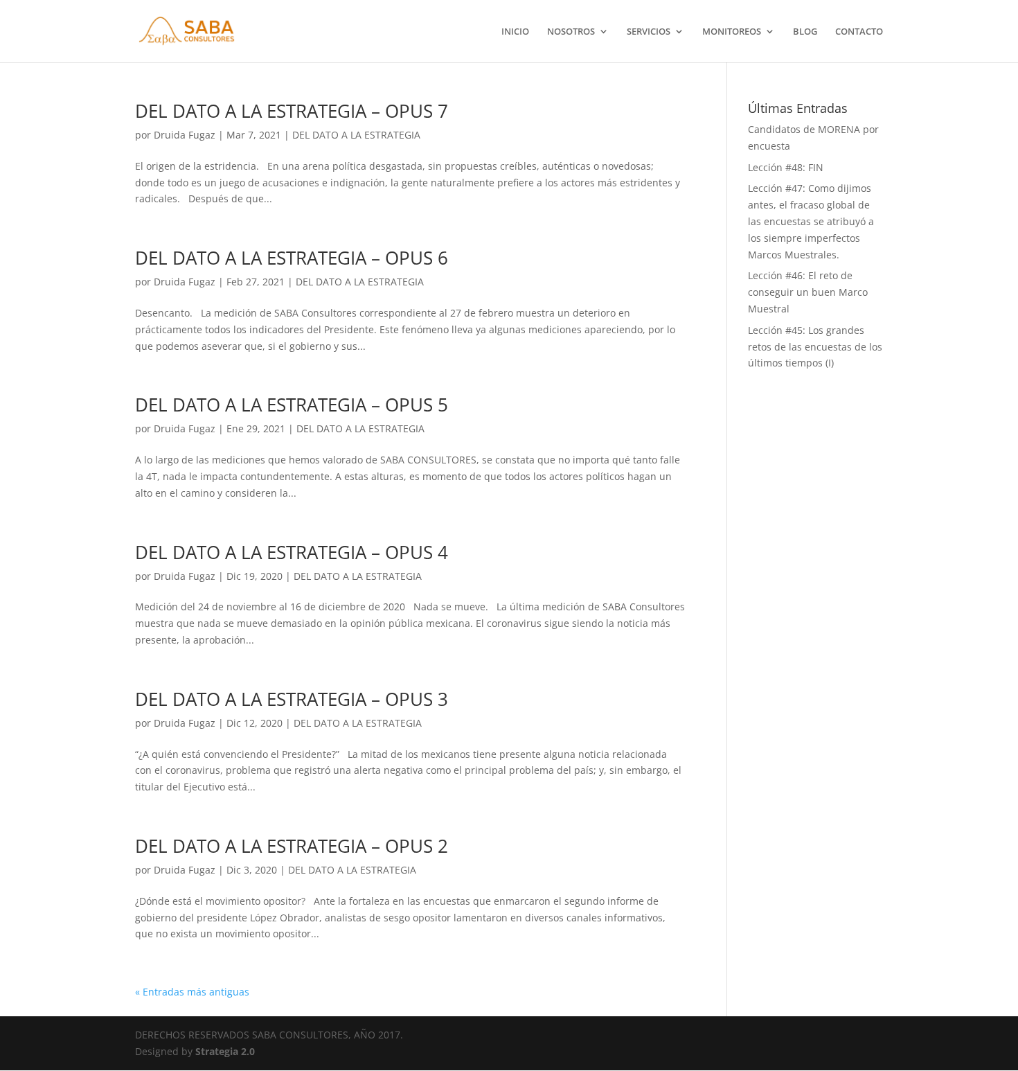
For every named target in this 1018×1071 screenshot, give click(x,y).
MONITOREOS (731, 31)
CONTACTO (859, 31)
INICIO (515, 31)
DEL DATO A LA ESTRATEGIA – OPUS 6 (291, 257)
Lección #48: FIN (785, 167)
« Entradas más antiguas (192, 991)
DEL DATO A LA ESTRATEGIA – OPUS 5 (291, 404)
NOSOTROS (571, 31)
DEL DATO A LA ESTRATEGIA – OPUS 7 (291, 110)
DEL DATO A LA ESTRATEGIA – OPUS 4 (291, 552)
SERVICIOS (648, 31)
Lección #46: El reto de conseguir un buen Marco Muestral (808, 292)
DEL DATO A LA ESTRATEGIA (356, 134)
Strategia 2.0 (225, 1051)
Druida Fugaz (184, 134)
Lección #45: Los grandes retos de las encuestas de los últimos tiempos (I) (815, 347)
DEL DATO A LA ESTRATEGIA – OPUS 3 (291, 699)
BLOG (805, 31)
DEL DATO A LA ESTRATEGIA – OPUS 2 (291, 845)
